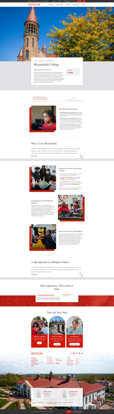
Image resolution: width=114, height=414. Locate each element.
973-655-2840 (66, 295)
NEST (77, 360)
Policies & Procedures (57, 402)
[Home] (34, 5)
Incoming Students (50, 362)
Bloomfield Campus (73, 391)
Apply (84, 1)
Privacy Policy (49, 402)
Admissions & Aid (59, 4)
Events (40, 1)
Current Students (49, 360)
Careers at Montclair (70, 363)
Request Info (79, 1)
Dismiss (68, 411)
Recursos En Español (45, 1)
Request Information (74, 344)
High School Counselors (57, 363)
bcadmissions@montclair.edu (68, 294)
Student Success (76, 4)
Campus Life (67, 4)
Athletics (29, 1)
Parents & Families (50, 358)
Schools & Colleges (42, 60)
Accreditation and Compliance (67, 402)
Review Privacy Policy (77, 411)
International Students (50, 363)
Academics (51, 4)
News (37, 1)
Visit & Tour (57, 344)
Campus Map (69, 358)
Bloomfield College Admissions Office (45, 295)
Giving (34, 1)
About (83, 4)
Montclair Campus (47, 391)
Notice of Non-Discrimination (52, 403)
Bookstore (77, 362)
